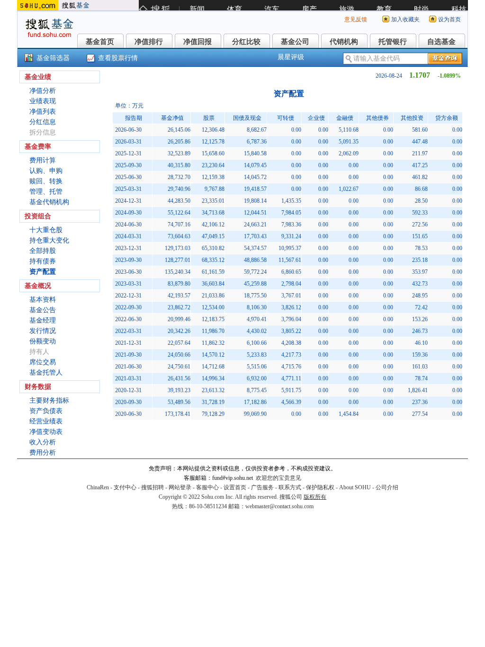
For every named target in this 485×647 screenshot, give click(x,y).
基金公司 (295, 41)
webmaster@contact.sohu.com (279, 506)
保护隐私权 (320, 487)
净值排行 (149, 41)
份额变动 (42, 341)
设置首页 (235, 487)
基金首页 (100, 41)
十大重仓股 (46, 230)
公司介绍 (387, 487)
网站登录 (180, 487)
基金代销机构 (49, 202)
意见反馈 (355, 19)
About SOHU (355, 487)
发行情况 (42, 330)
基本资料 (42, 299)
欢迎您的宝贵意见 (278, 478)
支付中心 (125, 487)
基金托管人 (46, 372)
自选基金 (441, 41)
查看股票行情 (118, 58)
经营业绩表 (46, 421)
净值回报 (197, 41)
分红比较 (246, 41)
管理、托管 (46, 191)
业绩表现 (42, 101)
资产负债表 (46, 410)
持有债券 (42, 261)
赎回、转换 (46, 181)
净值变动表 (46, 431)
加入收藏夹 (405, 19)
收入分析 (42, 442)
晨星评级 (291, 57)
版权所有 (315, 497)
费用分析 (42, 452)
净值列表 (42, 111)
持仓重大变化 (49, 240)
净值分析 (42, 90)
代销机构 (344, 41)
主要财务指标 (49, 400)
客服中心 (207, 487)
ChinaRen (98, 487)
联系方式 (289, 487)
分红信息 (42, 122)
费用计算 (42, 160)
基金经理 (42, 320)
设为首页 (449, 19)
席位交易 (42, 362)
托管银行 (392, 41)
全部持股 (42, 250)
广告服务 (262, 487)
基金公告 (42, 310)
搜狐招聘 (152, 487)
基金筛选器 (53, 58)
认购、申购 (46, 170)
